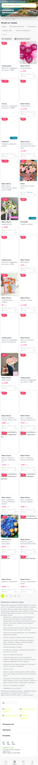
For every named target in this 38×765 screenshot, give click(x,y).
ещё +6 (4, 34)
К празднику (32, 26)
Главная (7, 19)
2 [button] (6, 596)
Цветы (4, 26)
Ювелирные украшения (17, 26)
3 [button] (10, 596)
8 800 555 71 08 (8, 748)
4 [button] (14, 596)
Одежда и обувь (7, 30)
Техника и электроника (23, 30)
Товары (13, 19)
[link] (10, 710)
